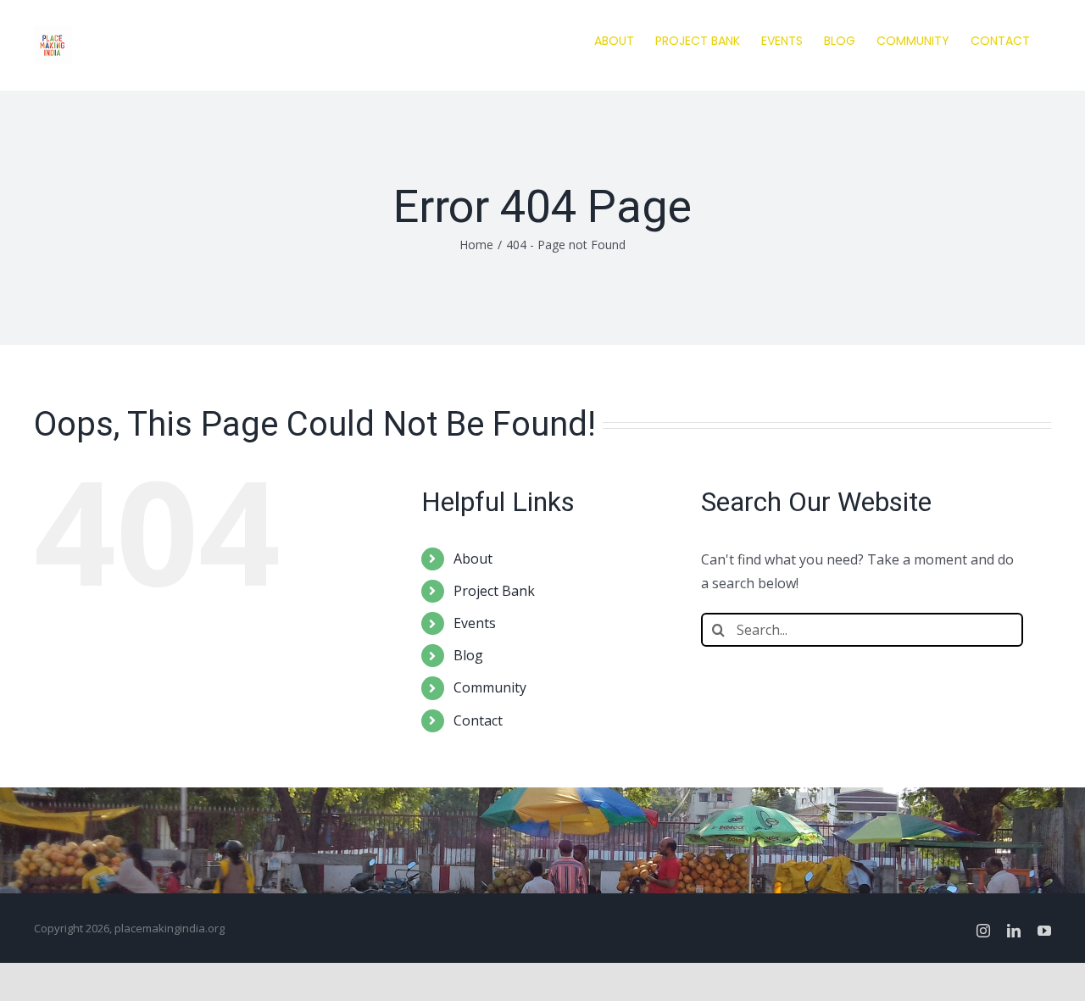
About (472, 558)
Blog (468, 655)
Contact (478, 720)
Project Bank (494, 590)
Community (489, 687)
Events (474, 623)
